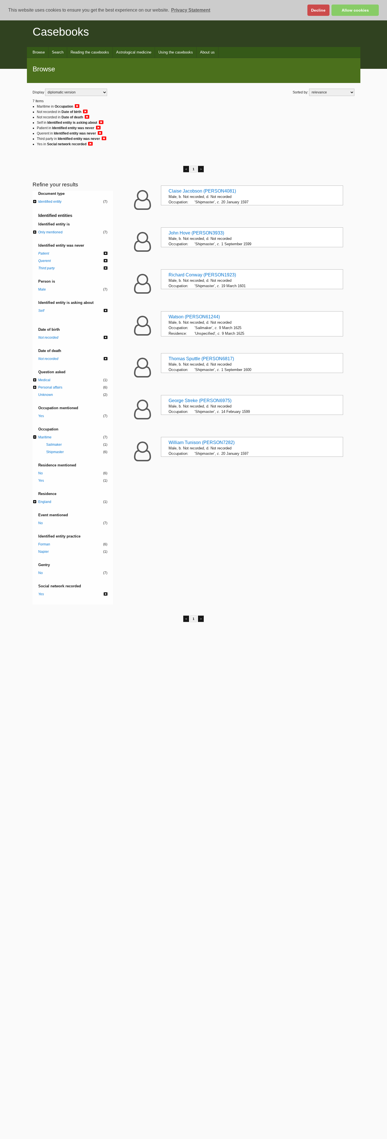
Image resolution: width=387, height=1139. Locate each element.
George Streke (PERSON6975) (200, 400)
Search (57, 52)
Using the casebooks (175, 52)
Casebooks (61, 31)
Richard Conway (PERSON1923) (202, 274)
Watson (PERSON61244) (194, 316)
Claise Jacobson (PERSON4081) (202, 191)
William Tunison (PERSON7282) (202, 442)
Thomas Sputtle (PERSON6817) (201, 358)
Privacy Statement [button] (190, 10)
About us (207, 52)
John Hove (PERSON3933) (196, 233)
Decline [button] (318, 10)
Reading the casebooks (90, 52)
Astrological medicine (133, 52)
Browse (39, 52)
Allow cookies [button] (355, 10)
